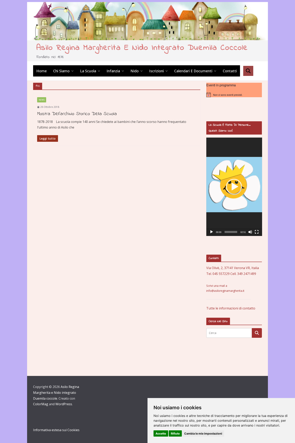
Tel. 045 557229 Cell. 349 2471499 (231, 274)
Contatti (230, 70)
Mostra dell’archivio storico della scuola (77, 113)
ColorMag (40, 404)
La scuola (88, 70)
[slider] (231, 232)
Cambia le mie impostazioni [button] (203, 433)
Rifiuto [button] (175, 433)
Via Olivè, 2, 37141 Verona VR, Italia (232, 268)
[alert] (234, 94)
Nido (134, 70)
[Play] (212, 232)
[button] (72, 71)
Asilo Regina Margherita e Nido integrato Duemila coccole (142, 48)
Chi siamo (61, 70)
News (42, 99)
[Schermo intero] (257, 232)
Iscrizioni (156, 70)
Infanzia (113, 70)
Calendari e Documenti (193, 70)
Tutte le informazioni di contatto (230, 308)
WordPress (63, 404)
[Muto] (250, 232)
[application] (234, 187)
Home (41, 70)
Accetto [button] (161, 433)
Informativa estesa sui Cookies (56, 430)
